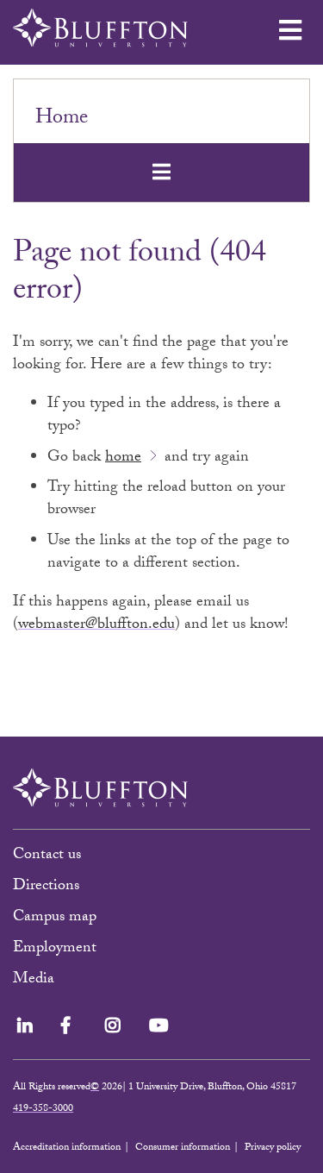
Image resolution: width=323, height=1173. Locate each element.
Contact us (47, 856)
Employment (54, 949)
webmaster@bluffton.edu (96, 625)
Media (36, 980)
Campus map (54, 918)
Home (61, 119)
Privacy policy (273, 1148)
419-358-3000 (43, 1109)
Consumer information (182, 1148)
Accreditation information (67, 1148)
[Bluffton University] (100, 28)
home (123, 458)
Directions (46, 887)
